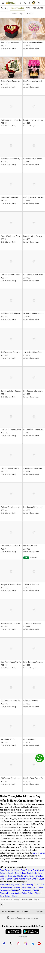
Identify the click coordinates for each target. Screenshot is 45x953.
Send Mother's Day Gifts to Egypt (14, 876)
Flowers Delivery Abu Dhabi (25, 887)
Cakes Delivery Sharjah (31, 893)
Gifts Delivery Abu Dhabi (27, 890)
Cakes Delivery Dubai (29, 884)
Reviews (40, 911)
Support (25, 911)
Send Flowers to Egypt (9, 870)
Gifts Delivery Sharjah (9, 896)
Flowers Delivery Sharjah (10, 893)
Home (3, 899)
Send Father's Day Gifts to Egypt (28, 873)
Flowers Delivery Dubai (9, 884)
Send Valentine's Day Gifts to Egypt (29, 879)
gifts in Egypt (39, 853)
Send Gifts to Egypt (29, 870)
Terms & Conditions (10, 911)
